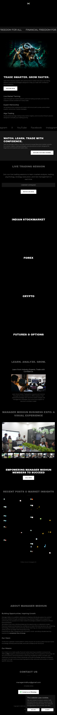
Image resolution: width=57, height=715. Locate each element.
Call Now (28, 477)
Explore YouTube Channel (42, 152)
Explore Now (10, 88)
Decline (33, 709)
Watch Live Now (28, 191)
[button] (28, 562)
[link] (28, 4)
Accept (47, 709)
